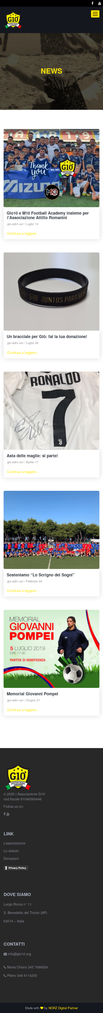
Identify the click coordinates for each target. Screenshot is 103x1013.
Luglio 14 (32, 224)
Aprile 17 (32, 462)
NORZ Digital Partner (63, 1008)
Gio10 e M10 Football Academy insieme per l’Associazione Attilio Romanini (48, 215)
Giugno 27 (33, 700)
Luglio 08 (32, 342)
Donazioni (11, 858)
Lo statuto (11, 850)
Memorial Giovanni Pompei (32, 694)
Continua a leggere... (23, 233)
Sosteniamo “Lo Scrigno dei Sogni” (41, 575)
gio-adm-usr (15, 224)
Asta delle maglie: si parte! (32, 455)
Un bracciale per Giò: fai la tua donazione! (47, 336)
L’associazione (14, 843)
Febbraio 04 (34, 581)
